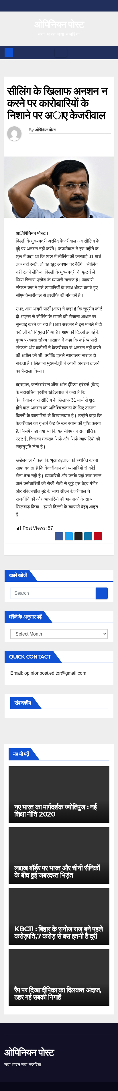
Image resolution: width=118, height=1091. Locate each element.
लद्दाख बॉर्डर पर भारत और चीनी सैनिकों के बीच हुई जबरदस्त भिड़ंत (57, 871)
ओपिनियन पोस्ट (59, 24)
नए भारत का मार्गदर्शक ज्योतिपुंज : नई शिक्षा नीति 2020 (55, 810)
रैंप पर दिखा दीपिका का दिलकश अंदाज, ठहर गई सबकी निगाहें (57, 993)
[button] (109, 52)
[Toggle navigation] (61, 52)
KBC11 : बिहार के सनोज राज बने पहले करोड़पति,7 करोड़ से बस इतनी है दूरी (58, 932)
